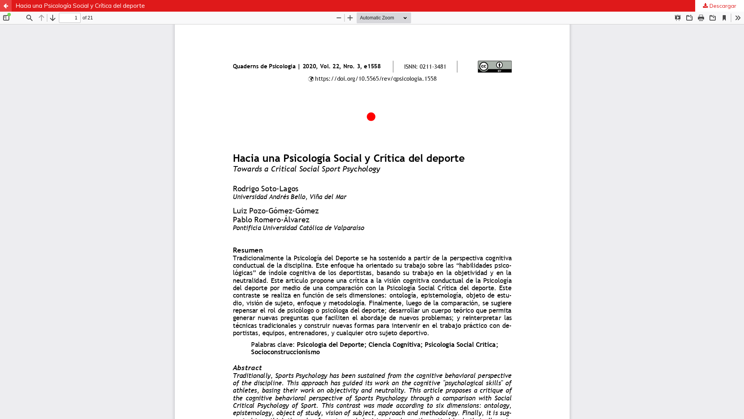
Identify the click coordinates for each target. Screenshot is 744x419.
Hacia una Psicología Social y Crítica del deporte (80, 5)
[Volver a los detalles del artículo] (6, 6)
